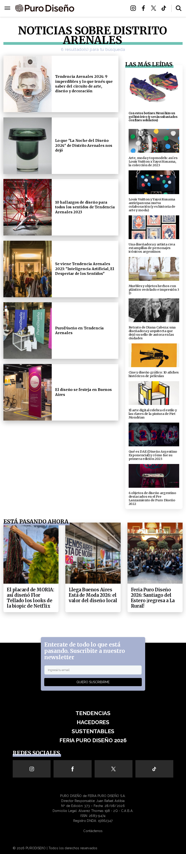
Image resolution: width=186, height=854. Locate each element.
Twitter (155, 8)
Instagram (134, 8)
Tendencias (93, 713)
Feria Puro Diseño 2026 (100, 14)
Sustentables (100, 8)
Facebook (145, 8)
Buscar (179, 8)
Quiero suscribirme (93, 682)
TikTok (165, 8)
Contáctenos (93, 831)
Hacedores (93, 722)
